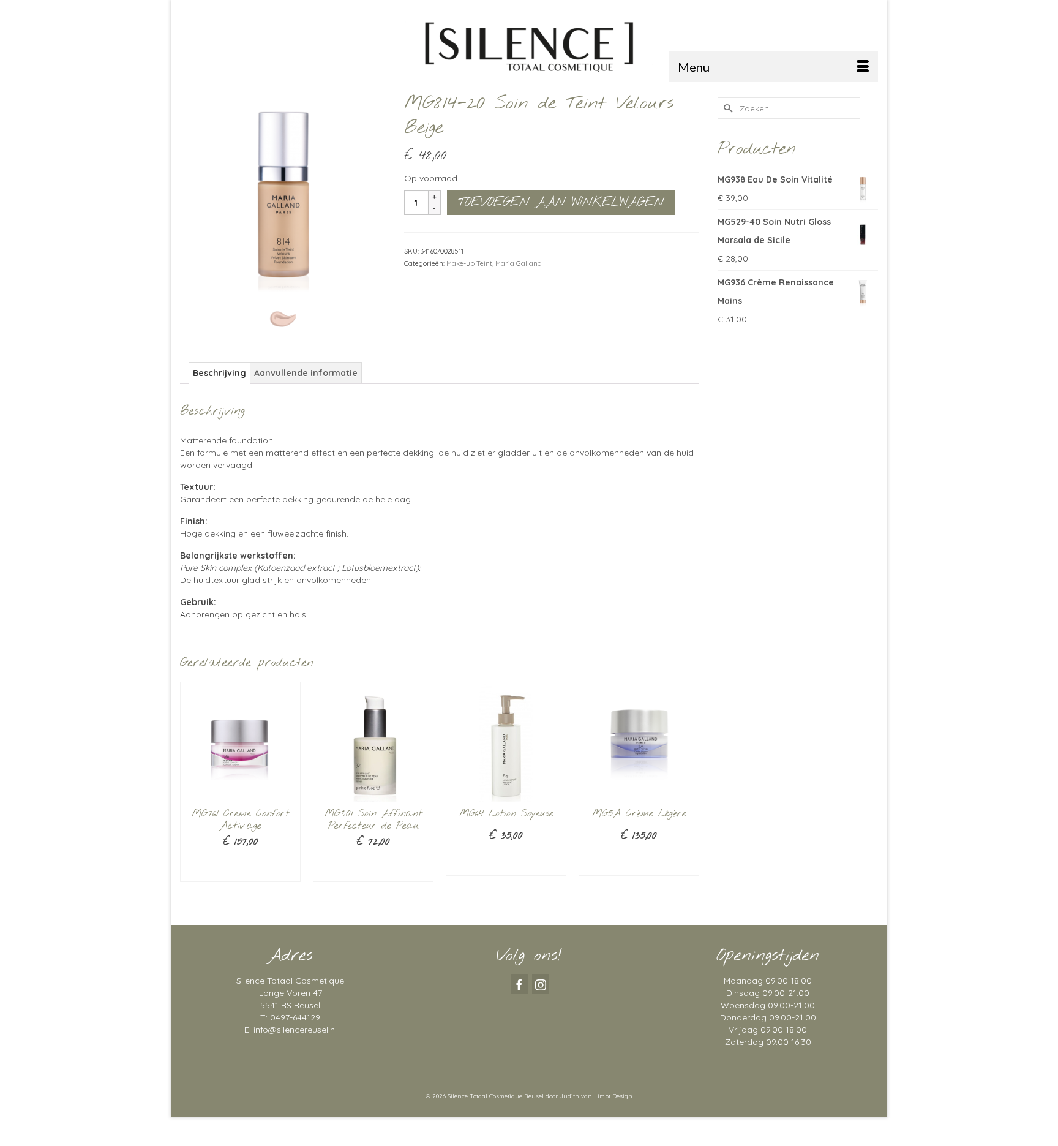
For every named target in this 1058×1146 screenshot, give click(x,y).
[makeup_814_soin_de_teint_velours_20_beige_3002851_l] (282, 318)
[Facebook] (519, 983)
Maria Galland (518, 263)
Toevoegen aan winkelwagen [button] (240, 866)
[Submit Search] (727, 108)
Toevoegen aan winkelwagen (561, 202)
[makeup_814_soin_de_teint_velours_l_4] (283, 192)
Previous (190, 795)
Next (688, 795)
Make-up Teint (469, 263)
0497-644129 (295, 1017)
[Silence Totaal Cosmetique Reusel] (529, 45)
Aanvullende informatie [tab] (306, 373)
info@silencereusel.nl (295, 1029)
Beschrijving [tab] (219, 373)
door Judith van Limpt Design (589, 1096)
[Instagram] (540, 983)
